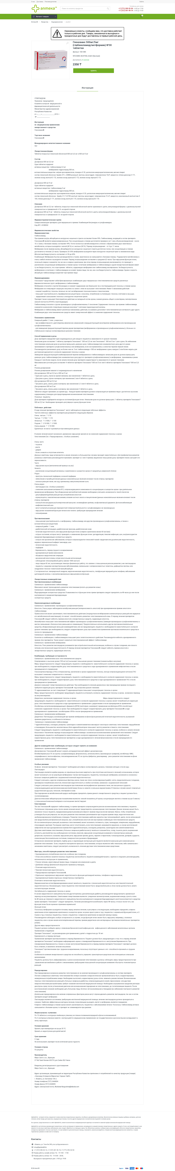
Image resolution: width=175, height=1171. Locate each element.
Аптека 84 (34, 22)
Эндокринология (57, 22)
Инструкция (87, 88)
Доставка (40, 1)
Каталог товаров (42, 16)
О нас (33, 1)
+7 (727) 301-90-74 (126, 10)
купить (94, 71)
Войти (142, 1)
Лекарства (44, 22)
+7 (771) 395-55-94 (126, 8)
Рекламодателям (50, 1)
